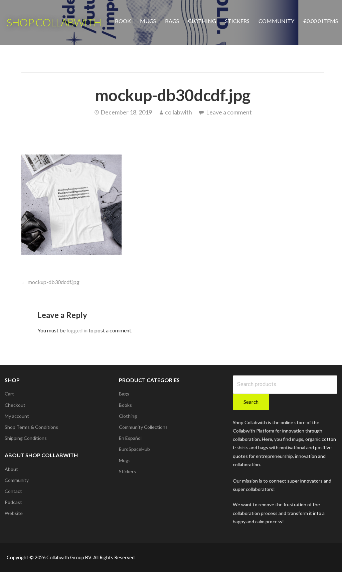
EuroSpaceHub (134, 449)
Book (123, 21)
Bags (172, 21)
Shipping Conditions (26, 438)
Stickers (237, 21)
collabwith (178, 112)
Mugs (148, 21)
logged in (77, 330)
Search (251, 402)
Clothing (202, 21)
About (11, 469)
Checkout (15, 405)
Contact (13, 491)
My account (17, 416)
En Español (130, 438)
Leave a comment (229, 112)
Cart (9, 393)
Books (125, 405)
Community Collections (143, 427)
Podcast (13, 502)
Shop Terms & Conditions (31, 427)
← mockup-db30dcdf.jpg (50, 282)
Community (276, 21)
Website (14, 513)
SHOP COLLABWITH (54, 22)
